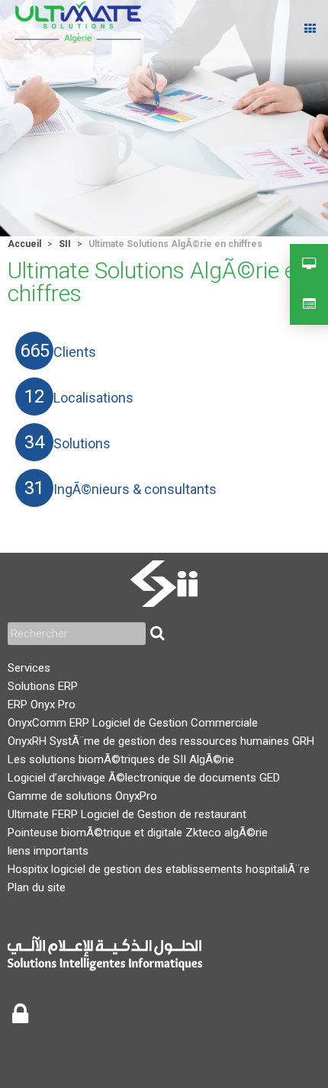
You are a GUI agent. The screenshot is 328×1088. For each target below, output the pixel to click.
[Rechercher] (157, 633)
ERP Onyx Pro (42, 704)
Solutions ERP (43, 686)
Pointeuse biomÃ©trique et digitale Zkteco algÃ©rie (138, 832)
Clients (74, 352)
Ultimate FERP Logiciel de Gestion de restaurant (127, 814)
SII (65, 244)
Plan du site (37, 887)
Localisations (93, 398)
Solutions (82, 444)
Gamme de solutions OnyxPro (82, 796)
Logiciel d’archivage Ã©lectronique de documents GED (144, 778)
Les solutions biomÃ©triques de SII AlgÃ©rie (121, 759)
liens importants (48, 851)
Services (29, 668)
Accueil (24, 244)
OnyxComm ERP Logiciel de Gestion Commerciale (133, 723)
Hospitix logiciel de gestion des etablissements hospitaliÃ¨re (159, 869)
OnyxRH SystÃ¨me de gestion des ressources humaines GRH (161, 741)
